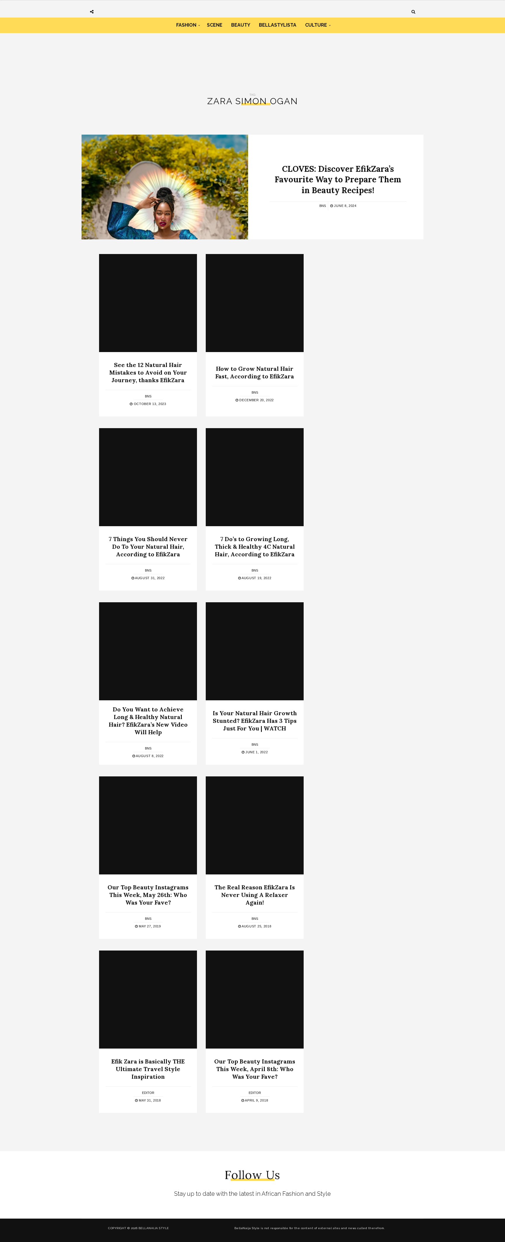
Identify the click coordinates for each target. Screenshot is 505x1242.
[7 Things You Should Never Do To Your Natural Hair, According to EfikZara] (148, 477)
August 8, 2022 (149, 756)
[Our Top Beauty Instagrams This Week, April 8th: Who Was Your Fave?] (255, 1000)
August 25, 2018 (256, 926)
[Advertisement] (252, 58)
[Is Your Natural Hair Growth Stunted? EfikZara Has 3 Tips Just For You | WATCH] (255, 651)
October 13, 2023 (149, 404)
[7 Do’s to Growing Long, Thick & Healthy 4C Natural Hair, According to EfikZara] (255, 477)
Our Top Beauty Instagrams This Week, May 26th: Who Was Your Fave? (148, 895)
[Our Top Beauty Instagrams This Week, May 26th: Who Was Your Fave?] (148, 825)
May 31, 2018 (149, 1100)
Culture (316, 25)
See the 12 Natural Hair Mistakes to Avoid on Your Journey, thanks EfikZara (148, 372)
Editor (148, 1093)
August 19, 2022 (256, 578)
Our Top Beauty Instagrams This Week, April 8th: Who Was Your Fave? (254, 1069)
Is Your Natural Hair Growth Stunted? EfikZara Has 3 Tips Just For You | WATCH (255, 720)
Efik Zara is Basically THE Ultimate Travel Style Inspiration (148, 1069)
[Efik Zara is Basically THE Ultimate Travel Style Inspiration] (148, 1000)
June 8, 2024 (345, 205)
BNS (322, 205)
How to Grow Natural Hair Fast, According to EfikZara (254, 372)
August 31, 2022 (149, 578)
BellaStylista (277, 25)
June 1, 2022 (256, 752)
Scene (214, 25)
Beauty (240, 25)
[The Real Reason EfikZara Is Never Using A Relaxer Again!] (255, 825)
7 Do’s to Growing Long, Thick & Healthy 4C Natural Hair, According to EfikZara (255, 546)
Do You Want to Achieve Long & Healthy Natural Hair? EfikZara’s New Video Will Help (148, 721)
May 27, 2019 (149, 926)
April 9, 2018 (256, 1100)
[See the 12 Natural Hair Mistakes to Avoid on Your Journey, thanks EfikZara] (148, 303)
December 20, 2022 (256, 400)
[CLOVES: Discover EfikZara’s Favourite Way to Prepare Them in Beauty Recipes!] (165, 187)
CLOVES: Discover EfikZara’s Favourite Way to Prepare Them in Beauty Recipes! (338, 179)
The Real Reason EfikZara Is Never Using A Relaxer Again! (255, 895)
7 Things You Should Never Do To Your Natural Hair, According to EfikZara (148, 546)
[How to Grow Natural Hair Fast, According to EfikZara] (255, 303)
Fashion (186, 25)
